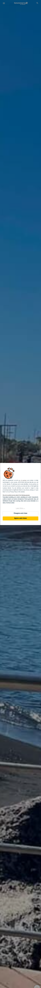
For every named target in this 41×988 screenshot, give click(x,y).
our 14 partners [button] (23, 480)
